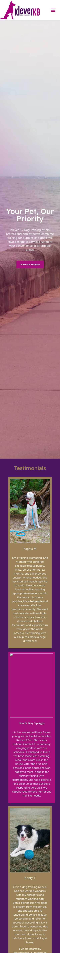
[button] (53, 10)
